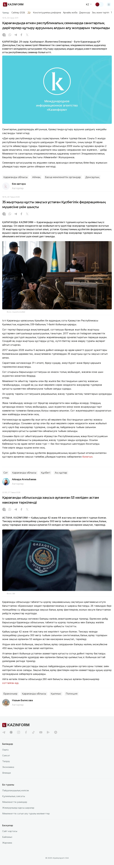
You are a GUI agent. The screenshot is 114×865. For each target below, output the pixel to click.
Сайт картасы (9, 831)
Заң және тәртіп (100, 12)
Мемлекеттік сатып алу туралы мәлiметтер (26, 813)
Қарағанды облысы (15, 177)
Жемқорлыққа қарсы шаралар (18, 807)
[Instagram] (4, 35)
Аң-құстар (61, 472)
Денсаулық (92, 177)
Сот (5, 472)
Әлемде (6, 772)
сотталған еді (10, 682)
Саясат (6, 755)
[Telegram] (15, 35)
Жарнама (7, 842)
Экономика (8, 767)
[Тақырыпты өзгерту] (99, 4)
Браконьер (10, 693)
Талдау (6, 761)
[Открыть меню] (109, 4)
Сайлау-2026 (18, 12)
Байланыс (7, 837)
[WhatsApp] (10, 35)
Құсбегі (45, 472)
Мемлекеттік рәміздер (14, 802)
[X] (27, 35)
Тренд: (5, 12)
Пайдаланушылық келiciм (15, 790)
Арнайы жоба (70, 12)
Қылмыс (56, 693)
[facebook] (25, 732)
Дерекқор (84, 12)
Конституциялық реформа (47, 12)
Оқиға (5, 749)
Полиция (71, 693)
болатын (87, 456)
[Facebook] (21, 35)
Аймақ (36, 177)
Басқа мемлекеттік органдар (63, 177)
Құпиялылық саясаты (13, 796)
